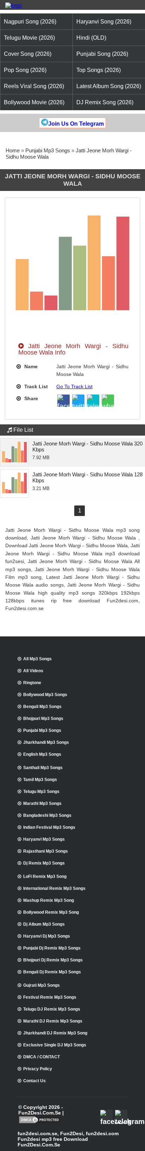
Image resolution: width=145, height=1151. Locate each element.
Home (13, 150)
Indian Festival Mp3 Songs (49, 827)
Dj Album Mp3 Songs (44, 924)
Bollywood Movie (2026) (34, 102)
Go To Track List (74, 386)
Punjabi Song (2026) (102, 54)
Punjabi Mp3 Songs (47, 150)
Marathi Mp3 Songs (42, 803)
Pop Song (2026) (25, 70)
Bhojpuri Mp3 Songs (43, 718)
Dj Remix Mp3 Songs (44, 863)
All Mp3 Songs (37, 658)
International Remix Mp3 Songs (54, 888)
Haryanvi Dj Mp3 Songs (46, 936)
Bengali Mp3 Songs (42, 706)
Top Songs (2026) (98, 70)
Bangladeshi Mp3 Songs (47, 815)
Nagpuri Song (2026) (30, 22)
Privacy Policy (37, 1068)
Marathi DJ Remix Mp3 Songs (52, 1021)
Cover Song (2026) (27, 54)
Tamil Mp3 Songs (40, 779)
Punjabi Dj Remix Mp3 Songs (52, 948)
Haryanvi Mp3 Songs (44, 839)
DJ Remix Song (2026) (104, 102)
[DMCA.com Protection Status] (39, 1122)
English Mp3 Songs (42, 754)
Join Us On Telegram (76, 124)
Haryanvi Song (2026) (103, 22)
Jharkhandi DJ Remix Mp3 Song (55, 1033)
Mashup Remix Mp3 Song (48, 900)
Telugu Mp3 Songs (41, 791)
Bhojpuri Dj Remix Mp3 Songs (53, 960)
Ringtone (32, 682)
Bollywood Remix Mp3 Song (51, 912)
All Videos (33, 670)
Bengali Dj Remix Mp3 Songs (52, 972)
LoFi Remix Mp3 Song (45, 876)
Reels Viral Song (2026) (34, 86)
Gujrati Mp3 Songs (41, 985)
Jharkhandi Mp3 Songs (46, 742)
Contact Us (34, 1080)
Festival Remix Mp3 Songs (49, 997)
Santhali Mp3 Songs (43, 767)
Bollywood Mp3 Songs (45, 694)
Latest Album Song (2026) (108, 86)
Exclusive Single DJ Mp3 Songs (54, 1045)
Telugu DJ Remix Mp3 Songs (51, 1009)
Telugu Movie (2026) (29, 38)
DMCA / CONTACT (41, 1056)
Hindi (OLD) (91, 38)
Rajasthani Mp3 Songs (45, 851)
